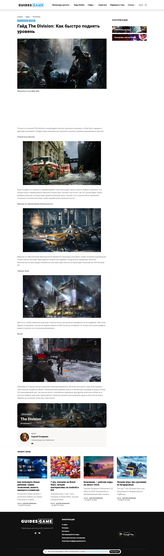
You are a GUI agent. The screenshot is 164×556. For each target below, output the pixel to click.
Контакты (65, 531)
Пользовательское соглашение (73, 538)
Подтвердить (114, 551)
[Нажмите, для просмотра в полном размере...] (62, 163)
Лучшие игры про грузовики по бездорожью (131, 483)
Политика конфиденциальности (74, 541)
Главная (20, 17)
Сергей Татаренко (39, 436)
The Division (36, 17)
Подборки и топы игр (59, 477)
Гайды (27, 17)
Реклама (65, 528)
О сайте (64, 525)
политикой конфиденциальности (96, 551)
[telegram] (35, 533)
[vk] (39, 533)
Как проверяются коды (70, 534)
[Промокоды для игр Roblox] (129, 37)
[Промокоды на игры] (129, 29)
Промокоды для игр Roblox (95, 477)
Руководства (23, 477)
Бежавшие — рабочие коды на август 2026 (98, 483)
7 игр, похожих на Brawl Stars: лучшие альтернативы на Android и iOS (65, 486)
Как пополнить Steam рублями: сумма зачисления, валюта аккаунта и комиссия (28, 486)
